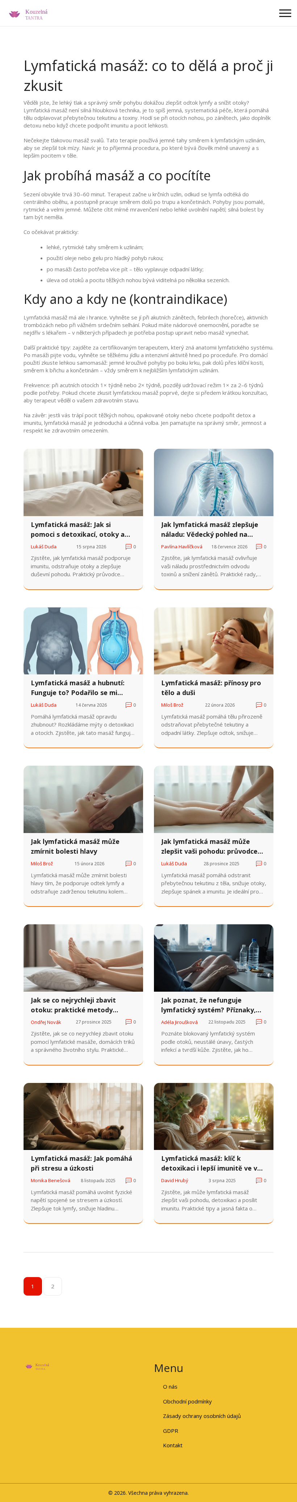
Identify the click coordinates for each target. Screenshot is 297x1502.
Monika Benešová (50, 1180)
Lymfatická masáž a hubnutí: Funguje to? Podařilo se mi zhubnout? (78, 688)
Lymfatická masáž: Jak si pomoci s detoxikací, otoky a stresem (78, 529)
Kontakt (173, 1445)
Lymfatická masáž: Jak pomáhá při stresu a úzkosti (81, 1163)
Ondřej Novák (46, 1022)
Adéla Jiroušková (179, 1022)
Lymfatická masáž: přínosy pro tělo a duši (211, 687)
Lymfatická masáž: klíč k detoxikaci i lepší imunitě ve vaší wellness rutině (213, 1163)
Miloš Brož (172, 705)
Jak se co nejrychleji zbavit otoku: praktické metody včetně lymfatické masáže (73, 1005)
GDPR (170, 1430)
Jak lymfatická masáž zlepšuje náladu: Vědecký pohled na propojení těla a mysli (209, 529)
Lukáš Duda (44, 546)
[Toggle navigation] (285, 13)
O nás (170, 1386)
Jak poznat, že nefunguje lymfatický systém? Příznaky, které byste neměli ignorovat (209, 1005)
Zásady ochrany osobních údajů (202, 1415)
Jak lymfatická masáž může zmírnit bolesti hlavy (75, 846)
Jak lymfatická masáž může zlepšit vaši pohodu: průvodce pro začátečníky (209, 846)
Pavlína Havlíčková (181, 546)
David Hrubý (174, 1180)
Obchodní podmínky (187, 1401)
